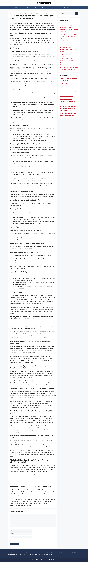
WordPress (53, 559)
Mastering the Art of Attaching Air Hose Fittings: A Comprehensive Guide (68, 62)
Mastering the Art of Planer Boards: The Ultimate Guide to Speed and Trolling (68, 36)
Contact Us (63, 7)
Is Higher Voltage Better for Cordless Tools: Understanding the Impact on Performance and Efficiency (68, 56)
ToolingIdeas (42, 559)
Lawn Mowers (36, 7)
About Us (57, 7)
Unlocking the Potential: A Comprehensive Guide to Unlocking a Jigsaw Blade (69, 29)
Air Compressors (18, 7)
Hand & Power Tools (17, 13)
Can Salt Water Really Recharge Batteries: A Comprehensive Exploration (67, 43)
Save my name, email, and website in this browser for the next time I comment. (30, 540)
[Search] (76, 13)
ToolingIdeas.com (12, 552)
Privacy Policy (70, 7)
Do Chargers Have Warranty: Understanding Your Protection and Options (68, 49)
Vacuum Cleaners (27, 7)
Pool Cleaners (44, 7)
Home (11, 13)
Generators (50, 7)
